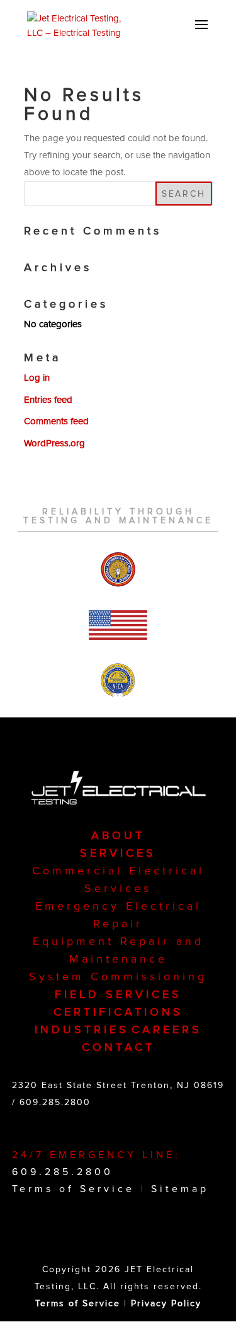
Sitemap (180, 1189)
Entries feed (48, 399)
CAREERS (167, 1029)
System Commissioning (118, 976)
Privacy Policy (166, 1303)
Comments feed (56, 421)
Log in (37, 377)
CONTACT (118, 1047)
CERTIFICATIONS (118, 1012)
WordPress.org (54, 443)
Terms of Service (73, 1189)
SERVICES (118, 853)
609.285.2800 (55, 1102)
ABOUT (118, 835)
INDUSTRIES (82, 1029)
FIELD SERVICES (118, 994)
